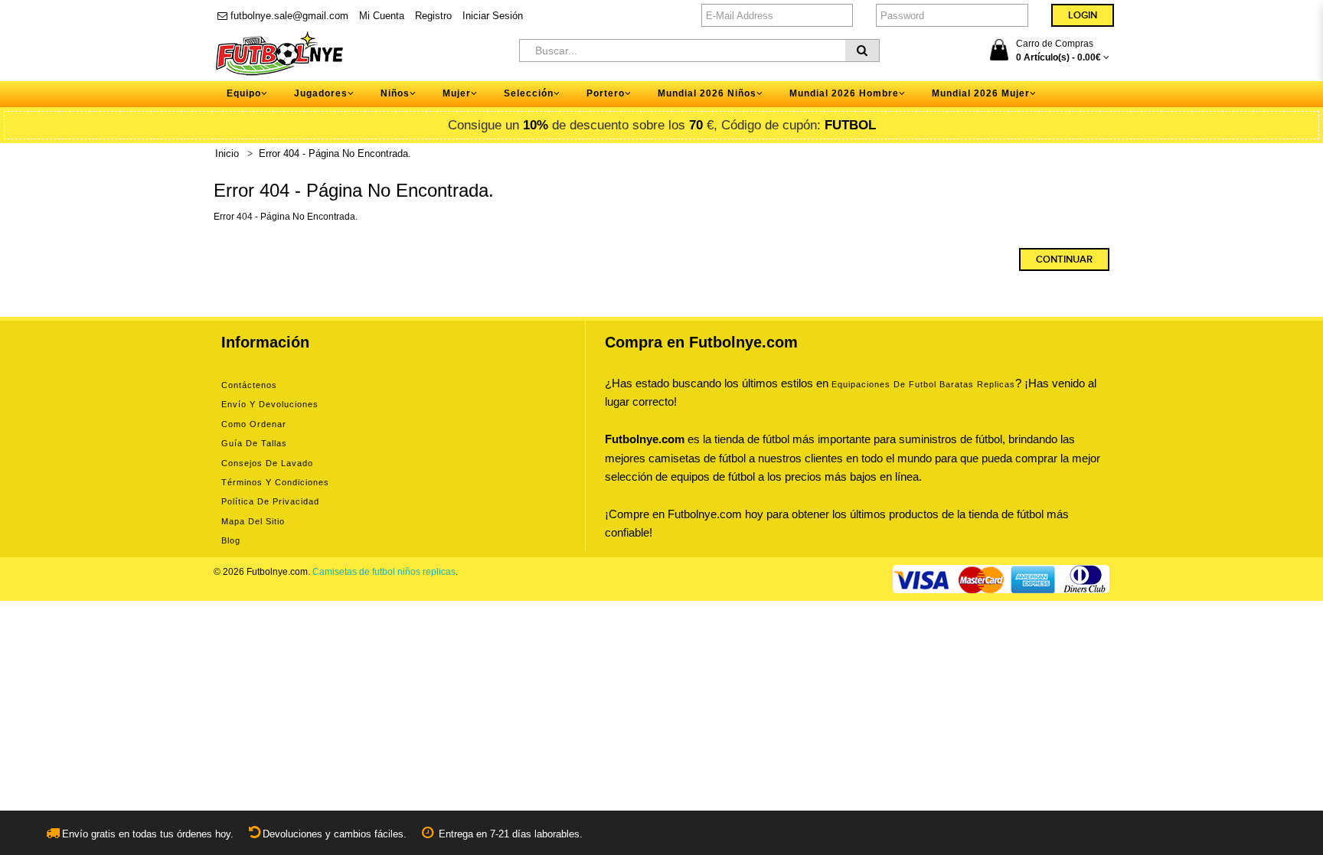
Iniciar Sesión (492, 15)
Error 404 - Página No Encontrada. (335, 153)
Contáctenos (249, 385)
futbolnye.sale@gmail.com (287, 15)
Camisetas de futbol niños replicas (384, 571)
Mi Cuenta (381, 15)
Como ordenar (253, 424)
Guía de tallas (254, 443)
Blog (230, 540)
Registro (433, 15)
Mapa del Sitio (253, 521)
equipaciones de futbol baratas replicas (923, 384)
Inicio (227, 153)
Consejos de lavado (267, 463)
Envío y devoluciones (269, 404)
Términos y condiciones (275, 482)
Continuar (1064, 259)
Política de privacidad (270, 501)
